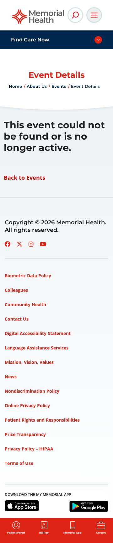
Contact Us (17, 319)
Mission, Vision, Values (29, 362)
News (11, 377)
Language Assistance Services (36, 348)
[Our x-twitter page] (19, 244)
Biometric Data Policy (28, 276)
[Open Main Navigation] (94, 15)
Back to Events (24, 177)
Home (15, 86)
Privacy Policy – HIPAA (29, 449)
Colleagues (16, 290)
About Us (37, 86)
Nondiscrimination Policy (32, 391)
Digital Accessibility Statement (38, 333)
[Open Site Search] (75, 15)
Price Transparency (25, 434)
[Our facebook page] (7, 244)
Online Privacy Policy (27, 405)
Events (58, 86)
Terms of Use (19, 463)
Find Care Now (30, 40)
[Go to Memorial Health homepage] (38, 18)
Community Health (25, 304)
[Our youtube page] (43, 244)
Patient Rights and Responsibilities (42, 420)
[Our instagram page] (31, 244)
